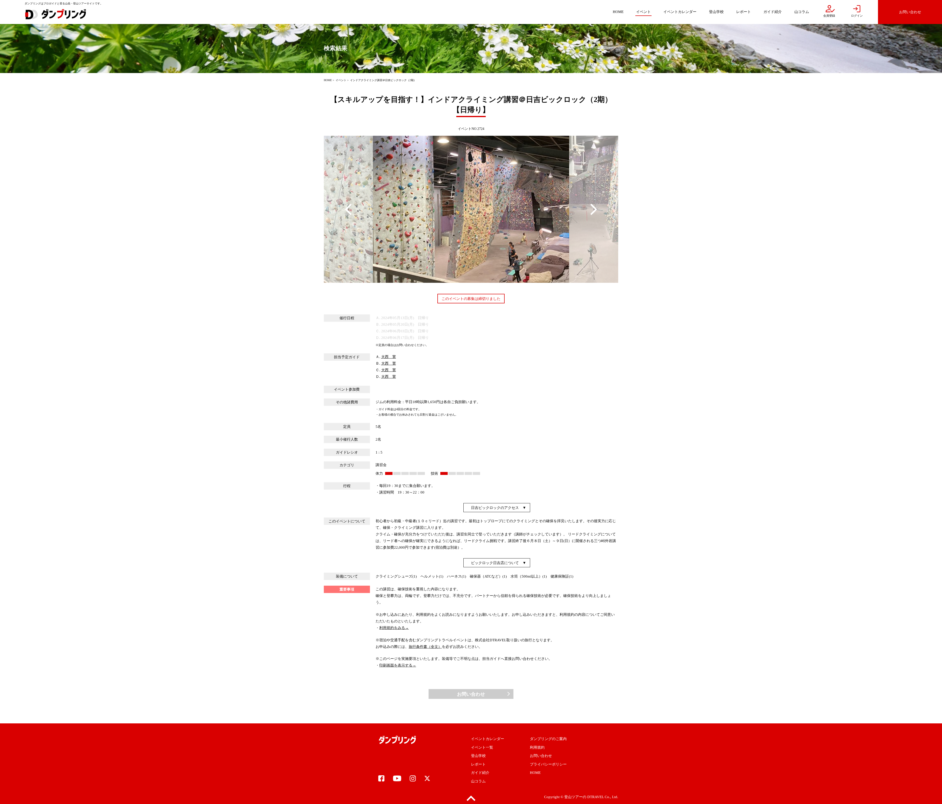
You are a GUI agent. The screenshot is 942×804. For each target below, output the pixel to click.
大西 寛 (388, 357)
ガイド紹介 (480, 773)
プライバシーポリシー (548, 764)
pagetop (471, 798)
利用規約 (537, 747)
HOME (328, 80)
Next (593, 209)
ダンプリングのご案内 (548, 739)
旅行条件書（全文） (425, 647)
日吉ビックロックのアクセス (495, 508)
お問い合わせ (471, 694)
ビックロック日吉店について (495, 563)
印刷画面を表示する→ (397, 665)
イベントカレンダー (487, 739)
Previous (348, 209)
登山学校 (478, 756)
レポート (478, 764)
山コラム (478, 781)
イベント (341, 80)
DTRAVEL (595, 797)
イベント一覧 (482, 747)
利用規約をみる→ (394, 628)
